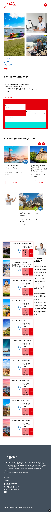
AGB (5, 479)
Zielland (8, 105)
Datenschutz (7, 480)
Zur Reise (15, 182)
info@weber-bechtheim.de (14, 489)
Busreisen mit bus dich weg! (26, 507)
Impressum (6, 477)
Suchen (25, 124)
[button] (39, 143)
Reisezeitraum (30, 111)
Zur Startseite (8, 97)
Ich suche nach (9, 117)
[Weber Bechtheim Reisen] (10, 5)
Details (31, 253)
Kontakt (6, 476)
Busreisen (25, 102)
